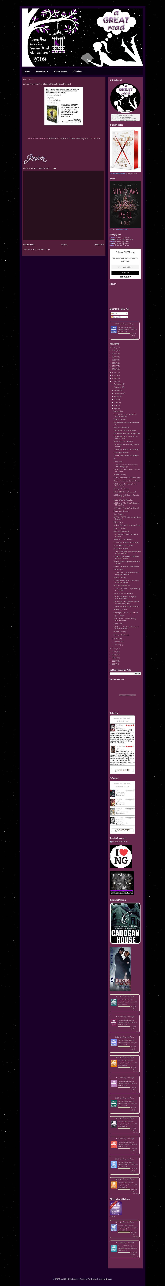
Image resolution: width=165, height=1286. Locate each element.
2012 (114, 655)
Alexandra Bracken (122, 812)
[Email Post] (54, 168)
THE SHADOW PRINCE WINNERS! (126, 456)
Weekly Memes (60, 71)
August (117, 396)
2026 (114, 348)
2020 (114, 366)
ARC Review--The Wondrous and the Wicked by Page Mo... (126, 602)
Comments (117, 317)
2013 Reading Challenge (124, 1242)
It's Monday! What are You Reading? (126, 449)
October (117, 390)
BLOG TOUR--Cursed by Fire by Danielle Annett (125, 620)
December (118, 384)
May (116, 405)
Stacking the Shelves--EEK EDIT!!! (126, 613)
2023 (114, 357)
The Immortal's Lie (120, 791)
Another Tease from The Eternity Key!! (127, 478)
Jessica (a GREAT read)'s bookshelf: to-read (122, 785)
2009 (114, 664)
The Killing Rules (119, 726)
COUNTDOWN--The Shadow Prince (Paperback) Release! (126, 573)
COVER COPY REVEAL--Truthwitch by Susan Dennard (126, 557)
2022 (114, 360)
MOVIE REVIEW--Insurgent (123, 545)
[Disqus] (63, 205)
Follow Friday (118, 411)
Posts (115, 313)
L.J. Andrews (120, 803)
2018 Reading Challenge (124, 1138)
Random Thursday (120, 419)
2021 (114, 363)
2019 (114, 369)
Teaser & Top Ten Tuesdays (123, 441)
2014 (114, 649)
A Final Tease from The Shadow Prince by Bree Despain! (127, 553)
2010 (114, 661)
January (117, 645)
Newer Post (29, 245)
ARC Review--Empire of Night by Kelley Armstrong (125, 598)
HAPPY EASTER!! (120, 610)
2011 (114, 658)
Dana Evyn (120, 749)
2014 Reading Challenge (124, 1222)
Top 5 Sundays (119, 514)
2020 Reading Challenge (124, 1097)
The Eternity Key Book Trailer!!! (125, 430)
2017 (114, 375)
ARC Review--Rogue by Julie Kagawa (127, 433)
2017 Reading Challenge (124, 1158)
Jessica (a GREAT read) (125, 327)
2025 (114, 351)
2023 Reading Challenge (124, 1036)
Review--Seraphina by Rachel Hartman (127, 481)
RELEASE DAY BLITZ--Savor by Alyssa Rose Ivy (125, 415)
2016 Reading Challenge (124, 1179)
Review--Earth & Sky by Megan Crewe (127, 525)
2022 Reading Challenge (124, 1057)
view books (136, 338)
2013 (114, 652)
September (118, 393)
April (116, 409)
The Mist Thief (119, 800)
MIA (115, 459)
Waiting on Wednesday (122, 427)
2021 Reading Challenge (124, 1077)
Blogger (108, 1279)
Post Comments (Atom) (41, 249)
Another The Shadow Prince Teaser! (126, 566)
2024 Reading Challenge (124, 1016)
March (116, 639)
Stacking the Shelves (121, 453)
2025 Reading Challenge (124, 996)
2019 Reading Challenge (124, 1118)
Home (27, 71)
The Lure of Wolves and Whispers (120, 819)
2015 (114, 381)
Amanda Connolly (122, 823)
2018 (114, 372)
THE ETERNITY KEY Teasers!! (125, 492)
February (117, 642)
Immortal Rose (119, 809)
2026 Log (77, 71)
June (116, 402)
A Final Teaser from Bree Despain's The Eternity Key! (126, 466)
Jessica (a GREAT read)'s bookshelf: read (122, 720)
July (116, 399)
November (118, 387)
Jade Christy (120, 794)
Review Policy (42, 71)
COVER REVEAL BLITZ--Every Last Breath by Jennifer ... (126, 581)
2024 (114, 354)
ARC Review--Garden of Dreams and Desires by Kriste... (126, 628)
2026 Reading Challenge (124, 323)
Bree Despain (121, 728)
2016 (114, 378)
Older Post (99, 245)
